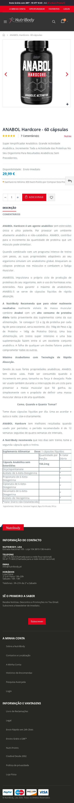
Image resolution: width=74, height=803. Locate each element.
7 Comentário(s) (30, 135)
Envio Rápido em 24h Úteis (19, 729)
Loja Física (11, 774)
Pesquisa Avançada (16, 681)
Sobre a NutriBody (15, 646)
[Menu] (5, 21)
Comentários (11, 214)
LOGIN (67, 9)
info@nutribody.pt (12, 566)
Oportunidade (37, 9)
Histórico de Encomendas (19, 672)
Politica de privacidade (17, 765)
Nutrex (67, 136)
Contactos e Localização (18, 655)
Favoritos (54, 9)
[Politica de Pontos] (3, 182)
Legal (8, 720)
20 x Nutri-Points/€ (56, 3)
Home (4, 35)
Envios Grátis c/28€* (16, 738)
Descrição (9, 207)
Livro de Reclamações (17, 711)
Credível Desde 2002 (16, 756)
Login (9, 691)
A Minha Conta (17, 9)
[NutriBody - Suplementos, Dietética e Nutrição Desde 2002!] (21, 20)
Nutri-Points (12, 747)
